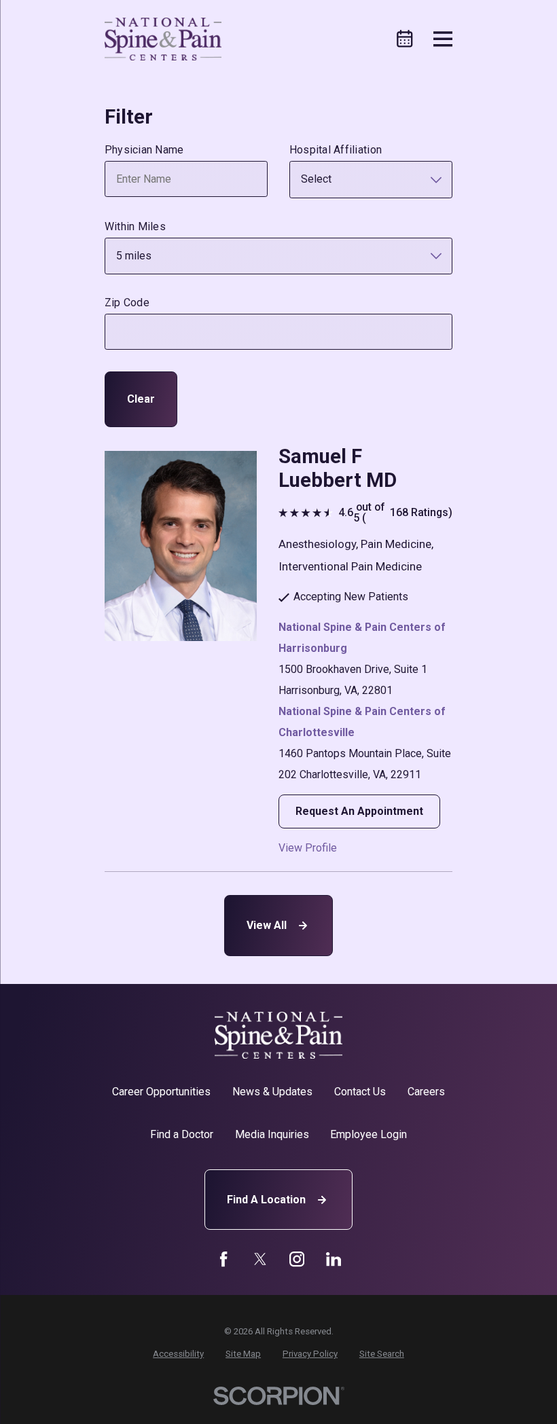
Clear (141, 398)
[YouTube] (296, 1259)
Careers (426, 1091)
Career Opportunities (161, 1091)
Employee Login (368, 1134)
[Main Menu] (443, 39)
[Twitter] (260, 1259)
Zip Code (127, 302)
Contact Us (360, 1091)
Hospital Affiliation (335, 149)
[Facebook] (223, 1259)
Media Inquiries (272, 1134)
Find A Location (266, 1199)
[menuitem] (178, 1354)
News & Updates (272, 1091)
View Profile (307, 848)
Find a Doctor (181, 1134)
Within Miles (135, 226)
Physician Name (144, 149)
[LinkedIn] (333, 1259)
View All (267, 925)
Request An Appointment (359, 811)
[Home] (163, 39)
